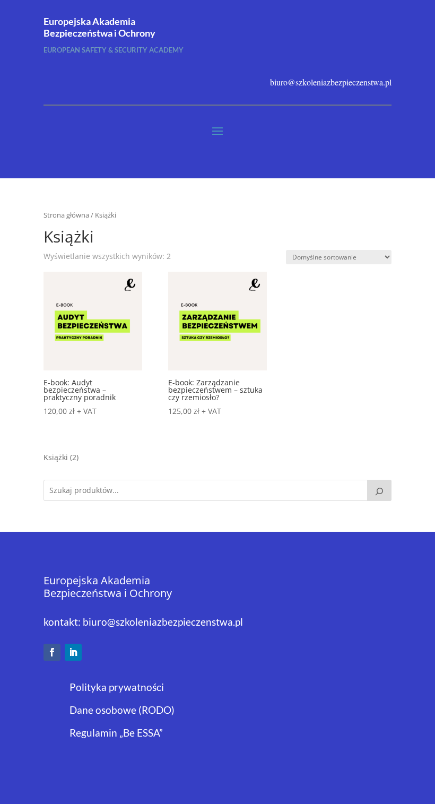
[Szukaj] (379, 490)
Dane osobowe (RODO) (122, 710)
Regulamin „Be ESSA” (116, 733)
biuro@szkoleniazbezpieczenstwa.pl (163, 622)
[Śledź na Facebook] (52, 652)
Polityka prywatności (116, 687)
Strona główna (66, 215)
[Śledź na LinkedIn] (73, 652)
